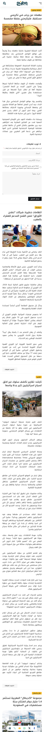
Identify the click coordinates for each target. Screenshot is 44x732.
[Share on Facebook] (34, 728)
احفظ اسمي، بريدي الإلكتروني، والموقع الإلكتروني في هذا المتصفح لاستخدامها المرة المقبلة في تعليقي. (22, 167)
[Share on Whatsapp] (24, 728)
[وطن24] (22, 3)
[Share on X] (29, 728)
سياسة (38, 207)
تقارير (39, 377)
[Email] (19, 728)
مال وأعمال (37, 693)
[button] (40, 3)
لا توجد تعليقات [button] (9, 369)
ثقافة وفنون (36, 10)
